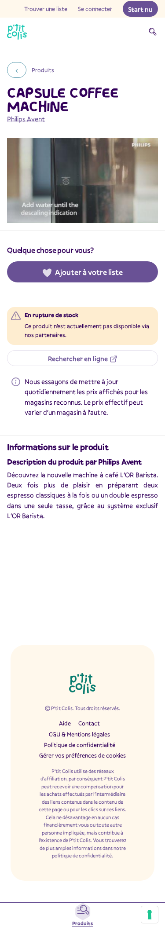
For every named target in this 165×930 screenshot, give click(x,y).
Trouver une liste (45, 9)
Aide (65, 723)
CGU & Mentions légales (79, 734)
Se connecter (95, 9)
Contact (89, 723)
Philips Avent (26, 118)
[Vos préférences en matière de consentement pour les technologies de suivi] (149, 914)
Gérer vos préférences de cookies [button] (82, 755)
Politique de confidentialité (79, 745)
